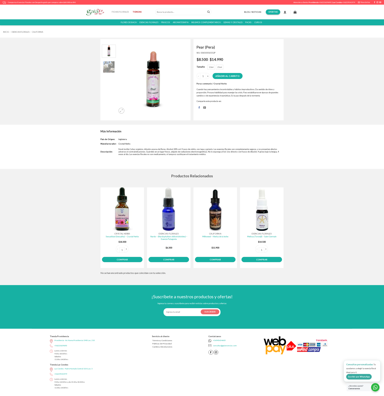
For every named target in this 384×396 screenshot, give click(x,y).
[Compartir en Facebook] (199, 107)
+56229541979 (348, 2)
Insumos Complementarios (206, 22)
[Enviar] (208, 12)
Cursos (258, 22)
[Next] (182, 79)
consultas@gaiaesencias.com (225, 345)
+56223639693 (325, 2)
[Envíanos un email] (380, 2)
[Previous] (123, 79)
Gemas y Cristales (233, 22)
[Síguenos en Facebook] (374, 2)
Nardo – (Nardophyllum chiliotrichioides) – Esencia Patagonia (168, 237)
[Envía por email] (204, 107)
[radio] (211, 67)
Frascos (165, 22)
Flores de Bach (129, 22)
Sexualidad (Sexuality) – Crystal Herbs (122, 236)
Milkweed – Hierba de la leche (215, 236)
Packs (248, 22)
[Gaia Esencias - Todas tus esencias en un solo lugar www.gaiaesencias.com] (96, 12)
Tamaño (200, 67)
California (37, 32)
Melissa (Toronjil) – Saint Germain (261, 236)
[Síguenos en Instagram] (377, 2)
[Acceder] (285, 12)
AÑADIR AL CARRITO (227, 76)
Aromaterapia (181, 22)
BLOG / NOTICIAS (252, 12)
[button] (364, 2)
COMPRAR (122, 259)
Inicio (6, 32)
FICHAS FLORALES (120, 12)
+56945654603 (219, 340)
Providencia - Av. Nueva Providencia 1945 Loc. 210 (74, 340)
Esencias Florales (149, 22)
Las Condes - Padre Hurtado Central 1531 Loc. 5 (73, 369)
